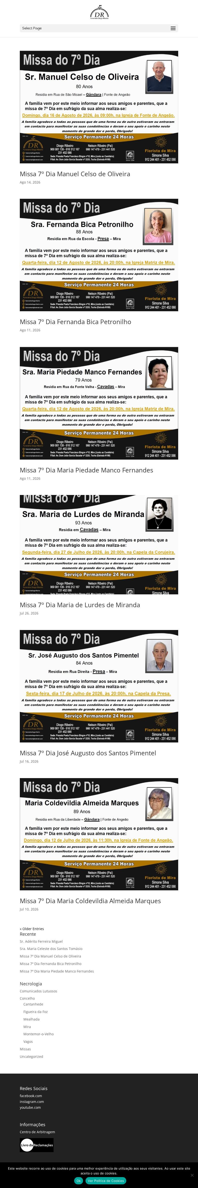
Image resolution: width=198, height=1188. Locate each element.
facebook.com (31, 1095)
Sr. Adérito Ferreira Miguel (41, 941)
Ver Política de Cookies (106, 1181)
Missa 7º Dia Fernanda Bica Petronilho (75, 321)
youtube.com (30, 1107)
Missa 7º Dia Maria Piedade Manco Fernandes (86, 470)
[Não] (192, 1175)
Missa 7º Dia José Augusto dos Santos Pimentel (88, 753)
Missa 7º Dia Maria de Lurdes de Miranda (80, 604)
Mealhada (31, 1019)
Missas (25, 1049)
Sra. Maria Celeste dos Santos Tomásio (51, 948)
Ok (79, 1181)
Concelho (27, 998)
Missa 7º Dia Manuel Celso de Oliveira (75, 173)
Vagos (28, 1041)
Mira (27, 1026)
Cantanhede (33, 1004)
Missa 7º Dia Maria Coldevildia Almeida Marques (90, 900)
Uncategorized (31, 1056)
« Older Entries (32, 928)
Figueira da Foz (35, 1011)
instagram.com (32, 1101)
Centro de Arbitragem (37, 1132)
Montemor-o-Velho (38, 1034)
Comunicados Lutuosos (38, 991)
